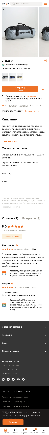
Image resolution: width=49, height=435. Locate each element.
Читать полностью (9, 142)
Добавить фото (32, 111)
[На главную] (5, 3)
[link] (4, 9)
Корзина (24, 431)
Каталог (15, 433)
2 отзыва (13, 105)
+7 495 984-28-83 (10, 361)
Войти (43, 433)
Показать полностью (11, 207)
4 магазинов (30, 96)
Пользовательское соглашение (15, 397)
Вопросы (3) (31, 218)
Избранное (34, 431)
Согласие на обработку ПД (13, 401)
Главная (6, 433)
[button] (45, 4)
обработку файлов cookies (28, 415)
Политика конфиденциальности (15, 406)
